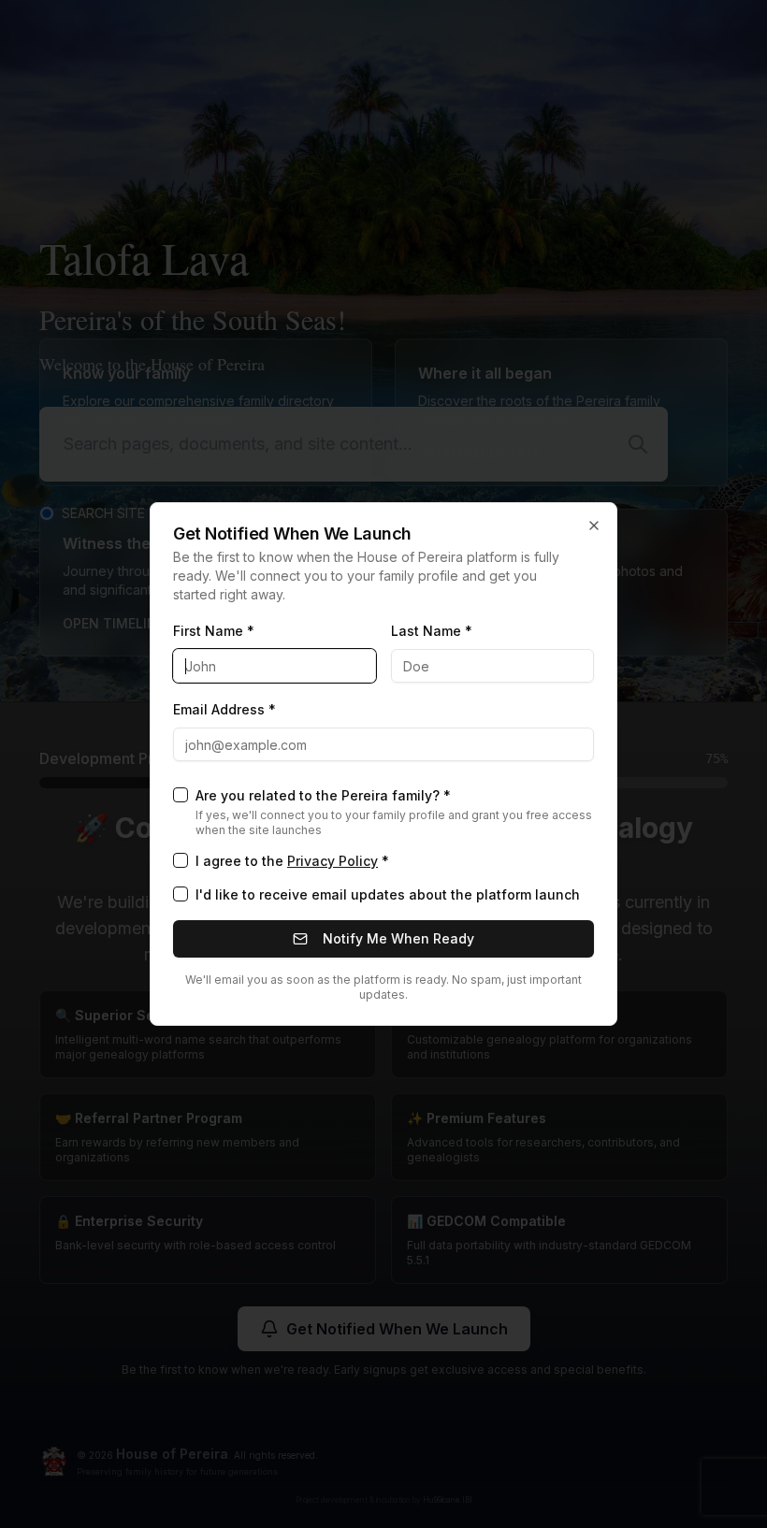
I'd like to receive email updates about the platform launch (387, 894)
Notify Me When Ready (398, 938)
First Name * (213, 631)
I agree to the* (292, 861)
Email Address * (224, 709)
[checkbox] (180, 794)
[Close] (593, 525)
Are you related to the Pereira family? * (323, 795)
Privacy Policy (332, 861)
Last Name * (431, 631)
